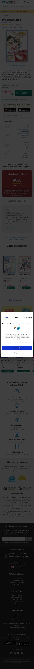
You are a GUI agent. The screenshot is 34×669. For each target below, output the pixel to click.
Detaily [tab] (16, 317)
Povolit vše (17, 348)
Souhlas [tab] (6, 317)
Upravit (16, 353)
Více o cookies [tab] (27, 317)
